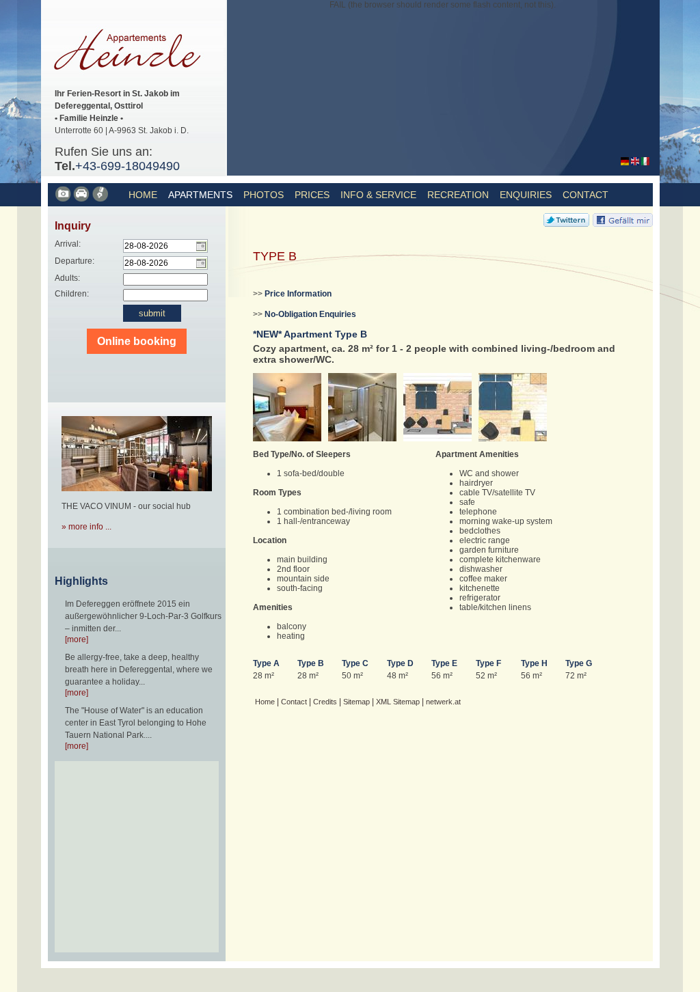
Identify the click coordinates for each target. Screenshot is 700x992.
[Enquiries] (101, 199)
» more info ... (86, 527)
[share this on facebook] (623, 224)
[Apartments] (64, 199)
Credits (325, 702)
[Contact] (82, 199)
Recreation (458, 194)
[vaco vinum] (137, 495)
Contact (585, 194)
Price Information (298, 294)
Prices (312, 194)
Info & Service (378, 194)
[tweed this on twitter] (566, 224)
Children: (72, 294)
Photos (263, 194)
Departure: (74, 261)
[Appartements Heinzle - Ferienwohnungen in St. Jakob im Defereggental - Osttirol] (625, 162)
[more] (76, 639)
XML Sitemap (398, 702)
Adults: (67, 278)
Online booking (136, 341)
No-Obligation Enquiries (310, 314)
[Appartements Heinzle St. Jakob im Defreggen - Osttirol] (132, 82)
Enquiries (526, 194)
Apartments (200, 194)
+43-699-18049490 (127, 166)
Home (143, 194)
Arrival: (68, 244)
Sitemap (356, 702)
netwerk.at (443, 702)
